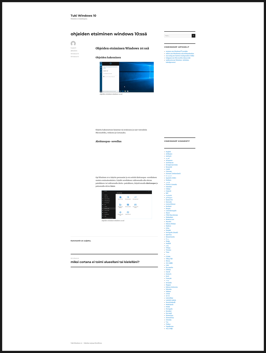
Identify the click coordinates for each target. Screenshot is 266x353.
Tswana (168, 250)
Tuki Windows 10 (83, 15)
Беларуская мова (172, 165)
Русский (169, 313)
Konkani (168, 206)
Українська (169, 326)
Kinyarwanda (170, 237)
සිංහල (167, 239)
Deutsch (168, 274)
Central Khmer (170, 204)
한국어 (168, 296)
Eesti (167, 276)
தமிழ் (167, 246)
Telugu (168, 248)
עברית (167, 280)
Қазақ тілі (169, 200)
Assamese (169, 160)
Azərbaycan (170, 163)
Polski (168, 307)
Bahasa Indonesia (172, 287)
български (169, 267)
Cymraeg (169, 171)
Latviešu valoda (171, 300)
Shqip (168, 241)
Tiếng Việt (169, 259)
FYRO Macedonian (172, 215)
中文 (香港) (169, 263)
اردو (167, 254)
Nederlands (169, 304)
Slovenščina (170, 318)
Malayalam (169, 217)
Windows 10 (75, 53)
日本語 (168, 294)
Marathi (168, 222)
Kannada (169, 202)
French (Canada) (171, 184)
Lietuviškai (169, 298)
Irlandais (169, 187)
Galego (168, 189)
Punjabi (168, 230)
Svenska (168, 320)
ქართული (169, 197)
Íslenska (168, 289)
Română (168, 311)
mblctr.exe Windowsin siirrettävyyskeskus (180, 53)
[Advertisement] (127, 112)
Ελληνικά (169, 176)
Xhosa (168, 261)
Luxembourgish (171, 211)
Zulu (167, 265)
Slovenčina (169, 315)
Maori (168, 213)
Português (169, 309)
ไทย (167, 322)
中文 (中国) (169, 329)
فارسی (168, 182)
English (168, 152)
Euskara (168, 180)
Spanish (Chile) (171, 178)
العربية (168, 158)
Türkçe (168, 324)
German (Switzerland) (173, 173)
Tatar (167, 252)
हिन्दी (167, 193)
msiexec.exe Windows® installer (177, 51)
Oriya (167, 228)
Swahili (168, 243)
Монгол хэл (170, 219)
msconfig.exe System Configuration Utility (180, 56)
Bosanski (169, 167)
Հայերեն (169, 195)
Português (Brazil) (172, 232)
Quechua (169, 235)
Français (169, 278)
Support (73, 48)
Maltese (168, 226)
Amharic (169, 156)
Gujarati (168, 191)
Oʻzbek (168, 256)
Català (168, 169)
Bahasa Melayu (171, 224)
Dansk (168, 272)
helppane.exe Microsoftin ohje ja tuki (178, 58)
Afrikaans (169, 154)
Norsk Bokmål (170, 302)
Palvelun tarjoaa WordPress (93, 343)
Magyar (168, 285)
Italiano (168, 291)
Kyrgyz (168, 208)
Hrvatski (169, 283)
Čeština (168, 270)
